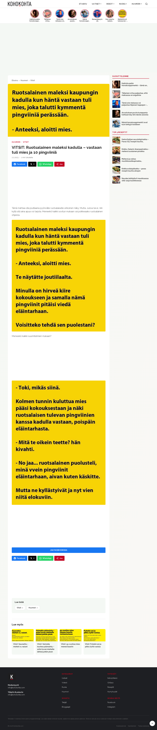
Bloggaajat (66, 707)
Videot (109, 4)
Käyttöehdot (132, 726)
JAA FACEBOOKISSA (58, 550)
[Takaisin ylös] (152, 723)
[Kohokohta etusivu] (19, 4)
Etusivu (83, 4)
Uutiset (96, 4)
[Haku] (146, 4)
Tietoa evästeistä (143, 726)
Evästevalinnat (121, 726)
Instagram (111, 707)
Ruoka (122, 4)
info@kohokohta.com (16, 688)
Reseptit (110, 687)
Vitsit (32, 80)
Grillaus (110, 683)
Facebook (111, 702)
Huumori (136, 4)
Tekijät (64, 702)
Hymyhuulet (112, 692)
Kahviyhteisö (112, 678)
